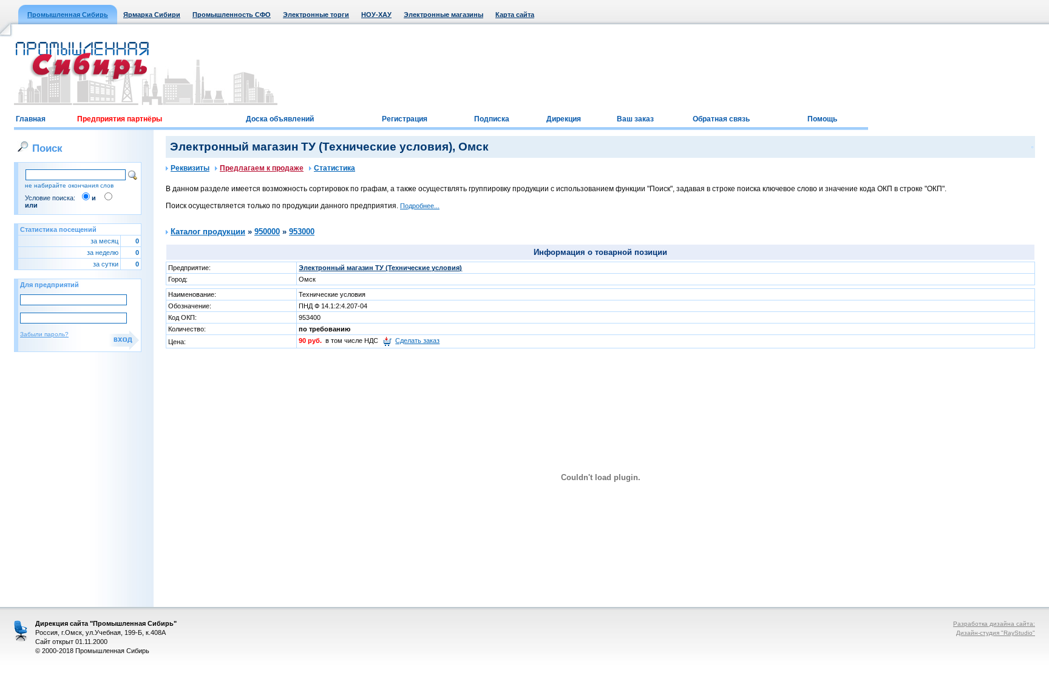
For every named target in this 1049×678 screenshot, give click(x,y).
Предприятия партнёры (119, 119)
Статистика (334, 168)
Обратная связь (721, 119)
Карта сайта (514, 14)
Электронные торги (316, 14)
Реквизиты (190, 168)
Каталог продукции (208, 231)
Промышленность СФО (231, 14)
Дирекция (563, 119)
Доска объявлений (280, 119)
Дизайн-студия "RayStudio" (995, 632)
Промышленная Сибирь (67, 14)
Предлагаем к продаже (262, 168)
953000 (301, 231)
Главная (31, 119)
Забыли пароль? (44, 334)
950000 (267, 231)
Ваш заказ (635, 119)
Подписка (491, 119)
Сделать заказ (417, 340)
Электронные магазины (443, 14)
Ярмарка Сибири (151, 14)
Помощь (822, 119)
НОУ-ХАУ (376, 14)
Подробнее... (420, 205)
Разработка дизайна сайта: (994, 623)
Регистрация (404, 119)
